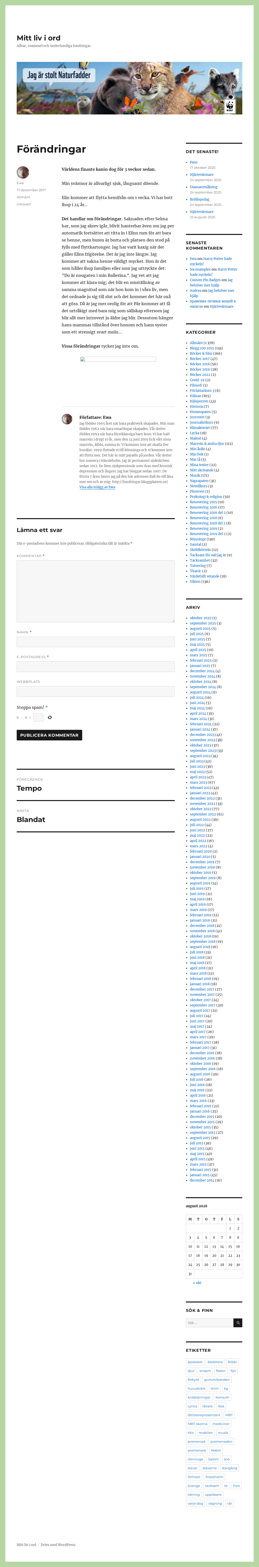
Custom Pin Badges (205, 280)
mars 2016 (198, 1101)
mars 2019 (198, 910)
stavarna (210, 1468)
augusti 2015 (200, 1138)
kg (226, 1388)
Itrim (215, 1388)
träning (194, 1494)
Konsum (222, 1397)
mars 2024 (198, 719)
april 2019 (198, 904)
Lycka (194, 433)
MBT (229, 1415)
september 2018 (202, 941)
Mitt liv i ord (38, 38)
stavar (193, 1468)
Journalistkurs (201, 422)
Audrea (195, 290)
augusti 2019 (200, 883)
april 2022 (198, 841)
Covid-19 (197, 380)
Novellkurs (198, 486)
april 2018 (198, 968)
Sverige (194, 1486)
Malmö (195, 438)
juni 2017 (197, 1021)
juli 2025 (197, 634)
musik (223, 1433)
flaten (221, 1371)
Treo (236, 1486)
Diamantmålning (204, 187)
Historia (196, 406)
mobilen (206, 1433)
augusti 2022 (200, 819)
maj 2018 (197, 963)
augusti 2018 (200, 947)
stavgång (229, 1468)
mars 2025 (198, 655)
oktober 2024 (200, 682)
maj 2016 (197, 1090)
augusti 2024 (200, 692)
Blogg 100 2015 (202, 348)
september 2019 (203, 878)
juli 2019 (197, 888)
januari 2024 (200, 729)
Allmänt (23, 197)
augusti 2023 (200, 756)
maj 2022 (197, 835)
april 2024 (198, 713)
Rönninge (198, 539)
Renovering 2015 (203, 502)
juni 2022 (197, 830)
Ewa (20, 183)
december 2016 (202, 1053)
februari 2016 (200, 1106)
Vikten (195, 582)
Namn (24, 632)
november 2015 (202, 1122)
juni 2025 (197, 639)
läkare (207, 1406)
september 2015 (202, 1132)
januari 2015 (200, 1175)
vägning (215, 1503)
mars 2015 (198, 1164)
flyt (233, 1371)
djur (191, 1371)
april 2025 (198, 650)
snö (227, 1459)
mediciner (221, 1424)
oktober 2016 (200, 1064)
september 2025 (203, 623)
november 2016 (202, 1058)
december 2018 (202, 926)
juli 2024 (197, 697)
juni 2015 (197, 1148)
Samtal (195, 544)
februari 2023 (200, 788)
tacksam (212, 1486)
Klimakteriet (200, 428)
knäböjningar (199, 1397)
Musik (195, 475)
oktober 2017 (200, 1000)
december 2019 (202, 862)
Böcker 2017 (200, 359)
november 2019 (202, 867)
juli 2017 (196, 1016)
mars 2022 (198, 846)
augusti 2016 (200, 1074)
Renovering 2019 (203, 528)
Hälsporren (199, 401)
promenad (196, 1441)
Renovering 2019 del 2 (208, 534)
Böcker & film (201, 353)
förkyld (193, 1380)
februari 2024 (201, 724)
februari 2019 (200, 915)
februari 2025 (201, 660)
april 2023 (198, 777)
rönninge (195, 1459)
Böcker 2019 (200, 369)
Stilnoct (194, 1477)
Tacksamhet (200, 560)
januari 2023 (200, 793)
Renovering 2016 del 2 (208, 513)
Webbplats (28, 682)
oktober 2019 (200, 873)
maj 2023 (197, 772)
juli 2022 (197, 825)
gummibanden (217, 1380)
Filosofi (196, 385)
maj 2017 (197, 1026)
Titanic (195, 571)
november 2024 (202, 676)
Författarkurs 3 (202, 391)
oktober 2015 (200, 1127)
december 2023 (202, 735)
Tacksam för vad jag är (208, 555)
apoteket (195, 1362)
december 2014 (202, 1180)
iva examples (200, 269)
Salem (213, 1459)
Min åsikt (197, 449)
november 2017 (202, 995)
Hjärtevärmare (201, 175)
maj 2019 (197, 899)
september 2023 (203, 751)
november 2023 (202, 740)
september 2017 (202, 1005)
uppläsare (213, 1494)
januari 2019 (200, 920)
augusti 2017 (200, 1010)
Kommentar (31, 556)
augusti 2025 (200, 628)
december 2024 (202, 671)
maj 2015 (197, 1154)
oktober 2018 (200, 936)
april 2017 (198, 1032)
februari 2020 (201, 851)
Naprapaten (199, 481)
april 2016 (198, 1095)
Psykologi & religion (206, 497)
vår (229, 1503)
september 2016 (203, 1069)
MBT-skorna (197, 1424)
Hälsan (195, 396)
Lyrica (192, 1406)
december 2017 (202, 989)
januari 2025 (200, 666)
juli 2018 (196, 952)
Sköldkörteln (200, 550)
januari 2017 (200, 1048)
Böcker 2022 (200, 375)
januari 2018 (200, 984)
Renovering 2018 (203, 518)
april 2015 (198, 1159)
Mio (191, 1433)
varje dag (195, 1503)
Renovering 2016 (203, 507)
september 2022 (203, 814)
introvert (24, 204)
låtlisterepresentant (204, 1415)
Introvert (197, 417)
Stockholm (214, 1477)
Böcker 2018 (200, 364)
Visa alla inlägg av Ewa (97, 487)
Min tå (195, 459)
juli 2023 (197, 761)
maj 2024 (197, 708)
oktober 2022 (200, 809)
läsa (221, 1406)
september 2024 (203, 687)
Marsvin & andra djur (207, 444)
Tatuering (198, 566)
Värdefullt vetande (204, 576)
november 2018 (202, 931)
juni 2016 (197, 1085)
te (226, 1486)
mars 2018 (198, 973)
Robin (216, 1450)
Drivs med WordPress (58, 1545)
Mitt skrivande (201, 470)
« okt (197, 1283)
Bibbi (232, 1362)
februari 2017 (200, 1042)
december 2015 (202, 1117)
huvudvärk (197, 1388)
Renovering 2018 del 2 (207, 523)
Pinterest (197, 491)
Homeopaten (200, 412)
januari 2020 (200, 857)
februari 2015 (200, 1170)
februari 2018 (200, 979)
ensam (205, 1371)
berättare (215, 1362)
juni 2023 (197, 766)
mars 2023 (198, 782)
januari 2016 (200, 1111)
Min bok (196, 454)
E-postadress (33, 657)
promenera (197, 1450)
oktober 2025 (200, 618)
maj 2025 (197, 644)
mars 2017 (198, 1037)
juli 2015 (196, 1143)
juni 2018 (197, 957)
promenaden (221, 1441)
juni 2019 (197, 894)
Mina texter (199, 465)
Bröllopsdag (199, 199)
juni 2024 (197, 703)
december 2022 (202, 798)
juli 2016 (197, 1079)
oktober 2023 (200, 745)
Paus (194, 162)
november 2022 (202, 804)
